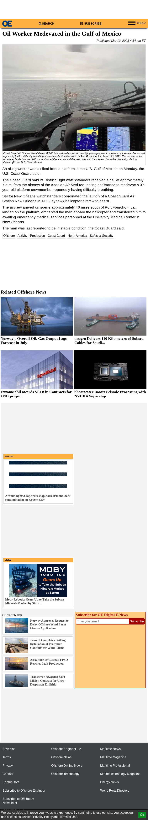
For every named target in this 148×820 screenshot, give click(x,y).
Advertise (9, 749)
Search (48, 23)
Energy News (109, 782)
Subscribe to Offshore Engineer (24, 790)
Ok (142, 814)
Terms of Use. (68, 816)
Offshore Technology (65, 773)
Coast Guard (56, 235)
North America (77, 235)
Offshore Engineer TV (66, 749)
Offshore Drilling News (66, 765)
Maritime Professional (115, 765)
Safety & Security (101, 235)
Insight (9, 456)
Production (37, 235)
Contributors (11, 782)
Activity (22, 235)
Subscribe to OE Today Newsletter (18, 800)
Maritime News (110, 749)
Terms (7, 757)
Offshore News (61, 757)
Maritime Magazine (113, 757)
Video (8, 560)
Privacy (8, 765)
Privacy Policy (43, 816)
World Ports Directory (114, 790)
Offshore (9, 235)
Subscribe (92, 23)
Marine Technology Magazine (120, 773)
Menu (141, 22)
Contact (8, 773)
